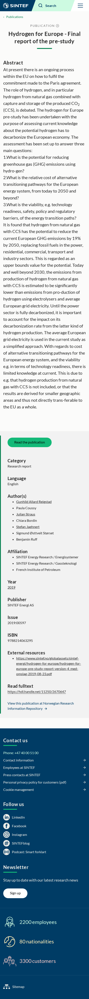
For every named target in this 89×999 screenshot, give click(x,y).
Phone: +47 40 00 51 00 (20, 753)
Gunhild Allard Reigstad (34, 502)
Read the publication (29, 442)
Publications (14, 17)
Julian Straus (25, 514)
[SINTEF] (16, 5)
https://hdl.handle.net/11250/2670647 (37, 691)
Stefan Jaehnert (28, 527)
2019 (11, 587)
